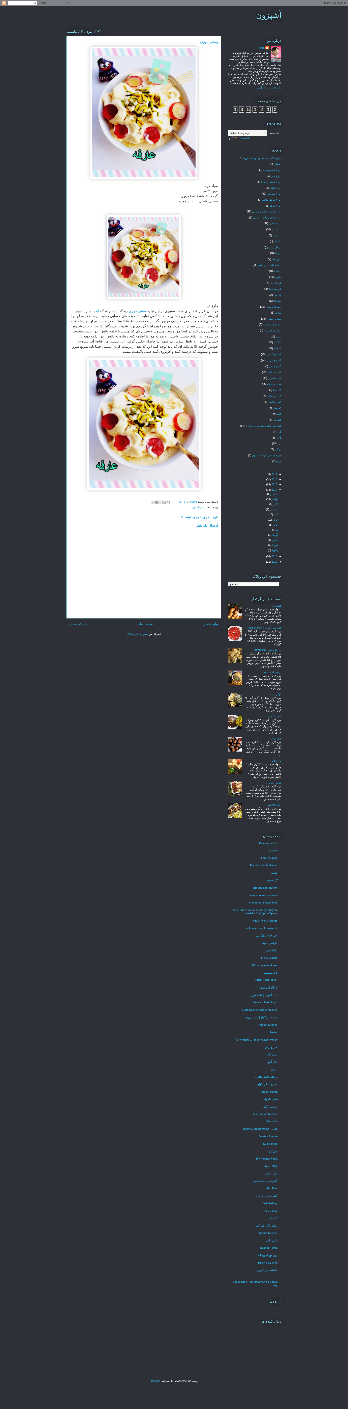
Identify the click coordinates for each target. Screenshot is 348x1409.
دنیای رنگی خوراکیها (267, 1225)
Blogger (155, 1380)
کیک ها (277, 419)
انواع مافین (275, 223)
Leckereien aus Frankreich (261, 928)
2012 (274, 561)
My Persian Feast (267, 1158)
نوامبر (274, 499)
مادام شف (272, 950)
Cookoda (272, 1121)
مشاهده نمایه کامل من (268, 87)
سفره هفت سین (272, 324)
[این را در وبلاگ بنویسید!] (164, 502)
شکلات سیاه (271, 1166)
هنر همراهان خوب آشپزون (266, 455)
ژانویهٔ (274, 550)
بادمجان (277, 235)
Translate (244, 138)
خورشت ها (275, 288)
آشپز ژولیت (271, 1173)
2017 (274, 474)
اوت (275, 514)
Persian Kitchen (268, 1024)
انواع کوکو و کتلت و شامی (266, 211)
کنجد (278, 413)
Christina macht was (265, 965)
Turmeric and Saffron (264, 887)
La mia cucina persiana (263, 895)
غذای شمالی (274, 372)
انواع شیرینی (274, 193)
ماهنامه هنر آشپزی (267, 1270)
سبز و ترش (271, 1047)
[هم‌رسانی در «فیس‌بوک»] (157, 502)
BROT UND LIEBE (266, 980)
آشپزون (269, 15)
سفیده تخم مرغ (272, 330)
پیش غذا (276, 259)
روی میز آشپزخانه (268, 1255)
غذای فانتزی (274, 378)
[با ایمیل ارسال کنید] (168, 502)
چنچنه (274, 872)
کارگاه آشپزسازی (268, 987)
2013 (274, 556)
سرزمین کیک (270, 1106)
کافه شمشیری (270, 972)
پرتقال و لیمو (274, 247)
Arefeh (261, 47)
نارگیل (277, 449)
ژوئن (275, 524)
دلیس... (273, 1069)
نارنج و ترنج (271, 1210)
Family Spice (269, 857)
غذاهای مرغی (273, 360)
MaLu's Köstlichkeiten (264, 865)
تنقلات (277, 271)
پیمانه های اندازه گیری (269, 265)
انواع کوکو (275, 205)
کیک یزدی (276, 605)
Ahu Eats (272, 1188)
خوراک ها (276, 282)
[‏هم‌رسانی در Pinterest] (153, 502)
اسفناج (277, 163)
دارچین (277, 294)
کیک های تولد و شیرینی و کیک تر (263, 425)
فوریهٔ (274, 545)
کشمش (277, 407)
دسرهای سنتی (273, 306)
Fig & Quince (269, 957)
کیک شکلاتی (274, 716)
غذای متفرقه (274, 384)
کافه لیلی (272, 1218)
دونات (278, 312)
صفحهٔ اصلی (145, 624)
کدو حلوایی (275, 401)
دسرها (201, 507)
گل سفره (272, 880)
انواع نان (276, 229)
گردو (278, 431)
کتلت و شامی (273, 396)
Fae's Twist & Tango (265, 920)
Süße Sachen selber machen (260, 1009)
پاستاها (277, 241)
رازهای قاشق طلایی (266, 1076)
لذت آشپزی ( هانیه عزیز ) (264, 995)
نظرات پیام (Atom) (137, 634)
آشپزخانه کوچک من (267, 935)
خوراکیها (273, 1151)
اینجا (96, 311)
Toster (274, 1032)
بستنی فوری (138, 311)
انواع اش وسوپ (272, 169)
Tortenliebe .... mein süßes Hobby (256, 1039)
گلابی (278, 437)
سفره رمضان (273, 318)
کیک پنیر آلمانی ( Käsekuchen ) (263, 627)
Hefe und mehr (268, 843)
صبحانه (277, 348)
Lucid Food (270, 1143)
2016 (274, 479)
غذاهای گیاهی (273, 354)
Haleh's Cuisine (268, 1262)
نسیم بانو (272, 1054)
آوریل (274, 534)
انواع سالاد (275, 187)
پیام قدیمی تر (78, 624)
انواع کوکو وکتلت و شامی (267, 217)
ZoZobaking (270, 1203)
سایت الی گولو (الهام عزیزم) (261, 1017)
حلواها (277, 277)
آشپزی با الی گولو (268, 1084)
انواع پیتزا (275, 175)
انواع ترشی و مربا (271, 181)
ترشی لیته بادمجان (271, 672)
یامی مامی (272, 1240)
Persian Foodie (268, 1136)
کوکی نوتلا (275, 694)
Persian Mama (269, 1091)
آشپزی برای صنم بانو (266, 1180)
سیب (278, 336)
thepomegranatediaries (263, 902)
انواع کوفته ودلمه (271, 199)
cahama (273, 850)
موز (195, 507)
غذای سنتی (275, 366)
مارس (274, 539)
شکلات (277, 342)
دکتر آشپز (272, 1061)
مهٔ (276, 529)
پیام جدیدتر (211, 624)
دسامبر (273, 494)
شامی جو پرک (273, 782)
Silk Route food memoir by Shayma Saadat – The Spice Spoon (255, 912)
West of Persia (269, 1247)
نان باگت (276, 760)
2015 (274, 484)
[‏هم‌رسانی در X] (160, 502)
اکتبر (275, 504)
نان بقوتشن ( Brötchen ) (267, 649)
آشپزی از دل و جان (267, 1195)
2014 (274, 489)
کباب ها (277, 390)
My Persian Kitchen (265, 1114)
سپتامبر (273, 509)
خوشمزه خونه (270, 942)
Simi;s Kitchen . (268, 1233)
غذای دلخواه (271, 1099)
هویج (278, 461)
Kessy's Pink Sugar (265, 1002)
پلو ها (278, 253)
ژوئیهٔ (275, 519)
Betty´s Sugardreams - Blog (260, 1128)
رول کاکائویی (274, 804)
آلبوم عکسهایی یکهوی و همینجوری (262, 158)
